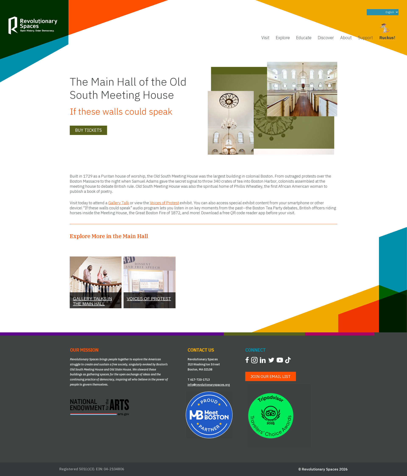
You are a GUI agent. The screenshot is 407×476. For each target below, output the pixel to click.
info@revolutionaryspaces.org (209, 385)
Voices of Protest (164, 202)
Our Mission (84, 350)
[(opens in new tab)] (99, 406)
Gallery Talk (118, 202)
